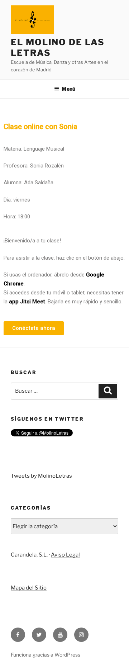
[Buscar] (108, 391)
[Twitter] (39, 635)
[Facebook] (18, 635)
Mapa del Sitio (29, 588)
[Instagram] (81, 635)
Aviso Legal (65, 555)
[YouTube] (60, 635)
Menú (68, 89)
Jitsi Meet (32, 301)
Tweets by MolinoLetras (41, 476)
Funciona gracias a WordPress (45, 655)
